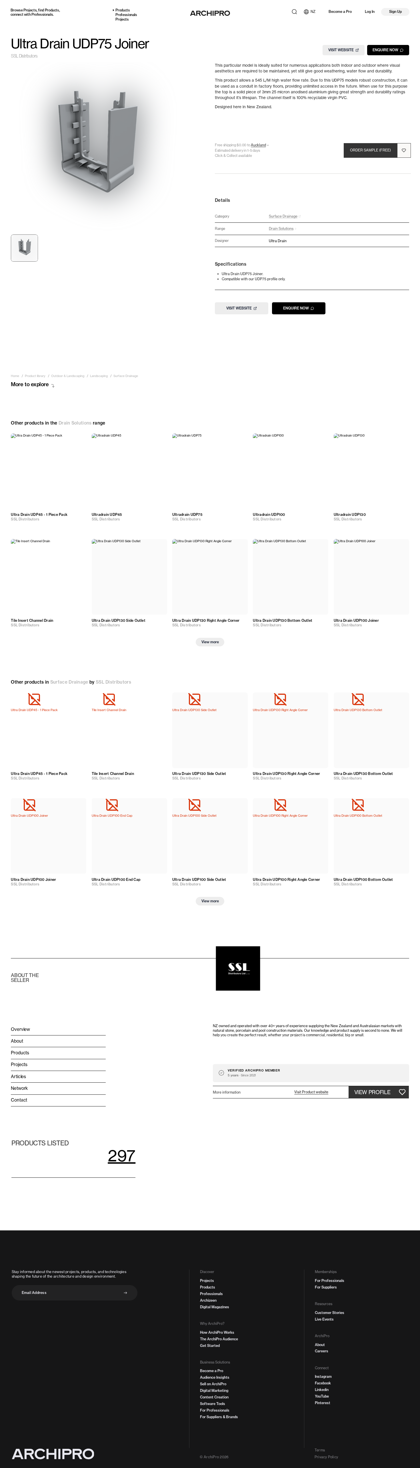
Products (52, 10)
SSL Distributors (24, 56)
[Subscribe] (125, 1293)
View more (210, 642)
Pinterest (322, 1403)
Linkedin (322, 1390)
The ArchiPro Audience (219, 1339)
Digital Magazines (214, 1307)
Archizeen (208, 1300)
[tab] (24, 247)
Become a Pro (340, 11)
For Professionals (214, 1410)
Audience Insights (214, 1377)
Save (76, 441)
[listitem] (15, 376)
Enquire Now (385, 50)
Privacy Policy (326, 1457)
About (320, 1345)
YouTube (322, 1396)
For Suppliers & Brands (219, 1417)
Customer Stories (329, 1313)
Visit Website (341, 50)
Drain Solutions (75, 423)
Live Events (324, 1319)
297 (121, 1155)
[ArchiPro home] (210, 13)
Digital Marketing (214, 1390)
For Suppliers (326, 1287)
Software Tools (212, 1404)
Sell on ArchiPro (213, 1384)
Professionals (42, 14)
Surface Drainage (69, 682)
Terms (320, 1450)
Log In (370, 11)
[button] (311, 1092)
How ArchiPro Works (217, 1332)
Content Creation (214, 1397)
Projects (30, 10)
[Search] (294, 11)
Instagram (323, 1376)
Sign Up (395, 11)
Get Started (210, 1345)
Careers (321, 1351)
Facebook (323, 1383)
